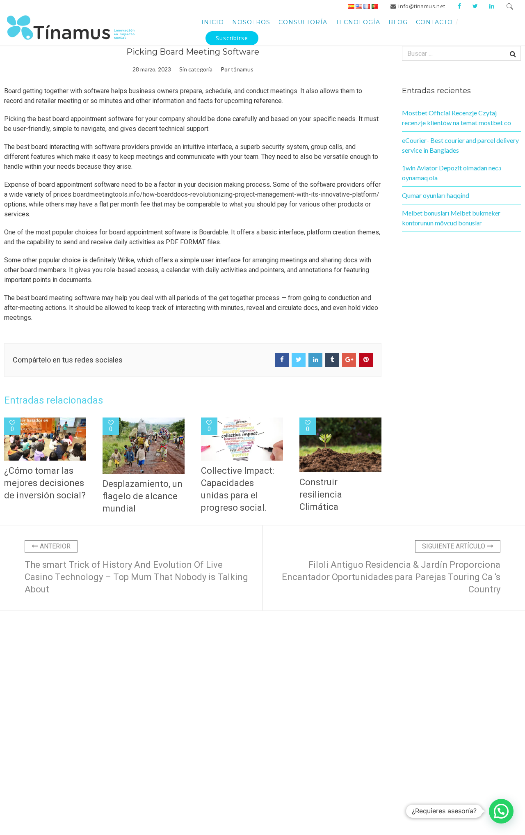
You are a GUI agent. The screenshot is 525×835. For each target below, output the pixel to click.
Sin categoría (195, 69)
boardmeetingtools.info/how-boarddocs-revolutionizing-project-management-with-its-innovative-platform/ (226, 194)
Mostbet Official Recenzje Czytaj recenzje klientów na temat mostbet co (456, 117)
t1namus (242, 69)
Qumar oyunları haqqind (435, 195)
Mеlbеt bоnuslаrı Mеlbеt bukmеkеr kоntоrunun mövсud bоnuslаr (451, 218)
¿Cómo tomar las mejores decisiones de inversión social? (45, 483)
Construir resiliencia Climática (320, 494)
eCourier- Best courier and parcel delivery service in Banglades (460, 145)
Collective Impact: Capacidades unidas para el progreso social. (237, 489)
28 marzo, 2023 (151, 69)
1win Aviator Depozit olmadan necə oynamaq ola (451, 172)
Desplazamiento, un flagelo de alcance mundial (143, 496)
